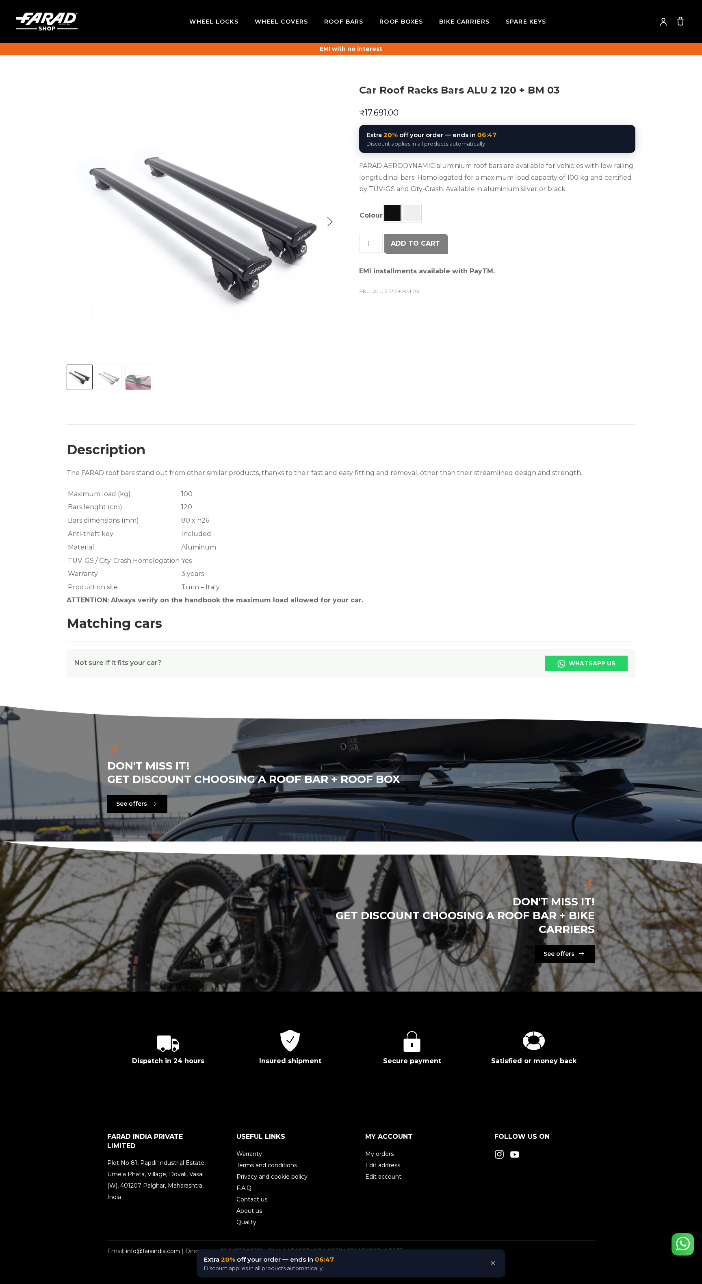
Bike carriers (464, 21)
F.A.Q (243, 1188)
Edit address (382, 1165)
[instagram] (499, 1154)
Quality (246, 1222)
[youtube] (515, 1154)
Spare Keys (526, 21)
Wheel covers (281, 21)
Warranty (249, 1154)
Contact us (251, 1199)
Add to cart (415, 243)
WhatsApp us (591, 663)
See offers (131, 803)
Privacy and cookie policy (272, 1176)
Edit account (383, 1176)
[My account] (663, 21)
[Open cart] (680, 20)
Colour (371, 215)
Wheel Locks (213, 21)
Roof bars (343, 21)
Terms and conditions (266, 1165)
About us (249, 1210)
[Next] (330, 222)
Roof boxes (401, 21)
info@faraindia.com (153, 1251)
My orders (379, 1154)
